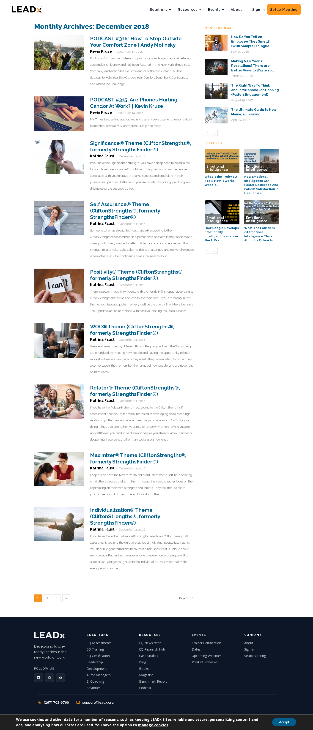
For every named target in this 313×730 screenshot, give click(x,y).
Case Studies (148, 656)
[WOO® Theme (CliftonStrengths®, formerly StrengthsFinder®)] (59, 340)
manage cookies (153, 724)
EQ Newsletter (150, 643)
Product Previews (205, 662)
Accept (284, 722)
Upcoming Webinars (207, 656)
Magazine (146, 675)
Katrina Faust (102, 156)
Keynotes (94, 688)
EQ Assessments (99, 643)
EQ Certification (98, 656)
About (236, 10)
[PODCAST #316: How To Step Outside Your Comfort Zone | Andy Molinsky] (59, 52)
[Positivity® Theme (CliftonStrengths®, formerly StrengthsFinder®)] (59, 286)
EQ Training (95, 649)
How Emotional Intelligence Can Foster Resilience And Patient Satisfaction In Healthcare (261, 185)
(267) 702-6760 (56, 702)
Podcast (145, 688)
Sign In (258, 10)
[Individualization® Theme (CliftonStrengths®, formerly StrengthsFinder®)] (59, 524)
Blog (142, 662)
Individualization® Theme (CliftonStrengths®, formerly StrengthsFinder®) (125, 516)
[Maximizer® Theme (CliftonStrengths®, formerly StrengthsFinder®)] (59, 469)
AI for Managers (99, 675)
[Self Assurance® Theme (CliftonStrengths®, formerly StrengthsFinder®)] (59, 218)
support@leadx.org (98, 702)
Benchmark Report (153, 681)
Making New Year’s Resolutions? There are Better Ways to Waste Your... (254, 65)
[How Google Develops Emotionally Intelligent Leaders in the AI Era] (222, 212)
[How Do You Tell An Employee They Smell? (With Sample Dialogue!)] (216, 43)
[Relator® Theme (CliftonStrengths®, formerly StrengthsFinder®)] (59, 401)
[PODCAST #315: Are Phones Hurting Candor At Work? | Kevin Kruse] (59, 113)
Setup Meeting (284, 10)
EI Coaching (95, 681)
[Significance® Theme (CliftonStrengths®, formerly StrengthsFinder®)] (59, 157)
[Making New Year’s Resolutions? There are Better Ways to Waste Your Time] (216, 67)
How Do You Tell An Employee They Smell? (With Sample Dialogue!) (251, 41)
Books (144, 668)
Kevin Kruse (101, 51)
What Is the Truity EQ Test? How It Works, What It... (221, 181)
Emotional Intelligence (217, 168)
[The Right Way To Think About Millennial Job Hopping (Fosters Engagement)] (216, 91)
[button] (38, 677)
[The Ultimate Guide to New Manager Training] (216, 115)
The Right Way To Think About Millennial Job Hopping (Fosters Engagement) (255, 90)
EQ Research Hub (152, 649)
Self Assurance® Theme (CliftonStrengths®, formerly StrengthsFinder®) (125, 210)
